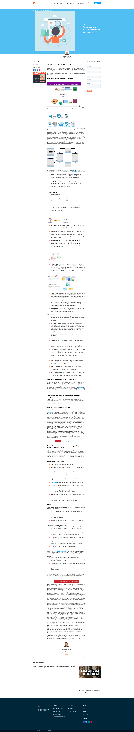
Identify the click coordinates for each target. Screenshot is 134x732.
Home (34, 10)
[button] (33, 70)
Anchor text (74, 171)
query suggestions (55, 361)
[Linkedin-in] (89, 722)
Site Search (80, 387)
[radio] (33, 64)
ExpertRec (49, 450)
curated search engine (67, 384)
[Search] (87, 3)
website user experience (61, 551)
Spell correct (54, 482)
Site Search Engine (65, 441)
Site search (85, 24)
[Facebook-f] (84, 722)
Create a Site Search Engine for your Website (66, 581)
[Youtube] (91, 722)
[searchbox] (82, 3)
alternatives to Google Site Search (64, 416)
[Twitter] (86, 722)
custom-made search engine (70, 70)
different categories (63, 401)
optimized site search (55, 389)
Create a (58, 441)
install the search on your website (62, 457)
